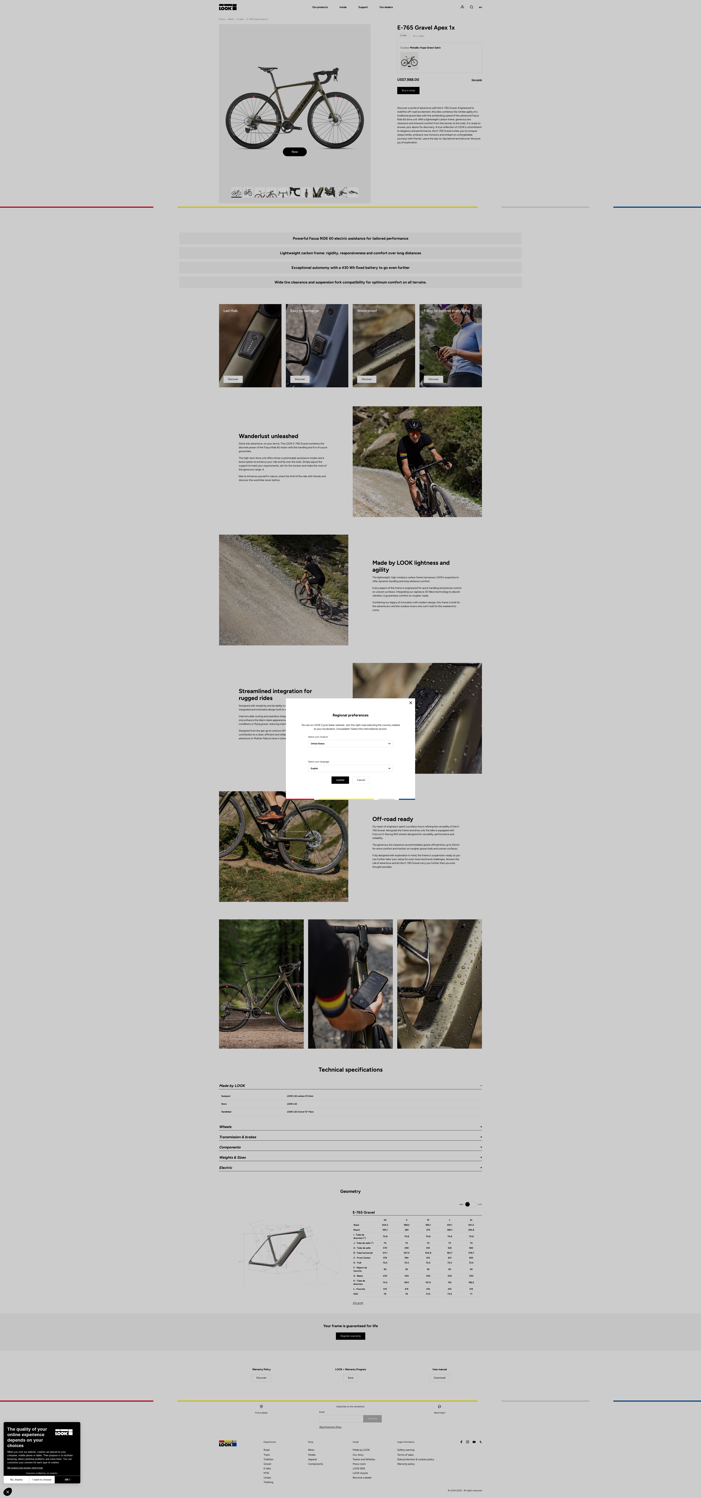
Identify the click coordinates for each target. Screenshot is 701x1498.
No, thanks (16, 1479)
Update (340, 780)
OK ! (67, 1479)
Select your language (318, 761)
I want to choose (41, 1479)
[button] (7, 1491)
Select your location (318, 737)
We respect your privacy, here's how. (25, 1468)
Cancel (361, 780)
